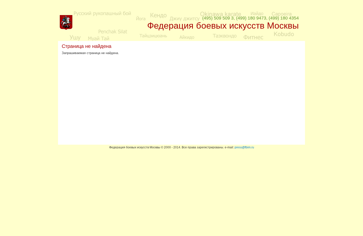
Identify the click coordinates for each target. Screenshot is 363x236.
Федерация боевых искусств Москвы (223, 25)
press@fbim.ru (244, 147)
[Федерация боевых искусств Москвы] (66, 29)
